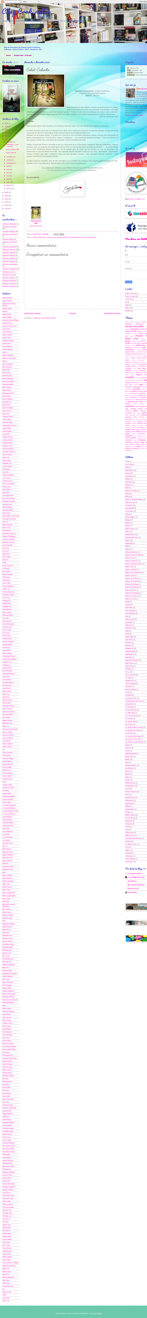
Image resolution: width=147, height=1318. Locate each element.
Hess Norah (6, 717)
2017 (6, 202)
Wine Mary (5, 1280)
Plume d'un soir (133, 888)
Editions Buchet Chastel (133, 555)
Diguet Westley (7, 525)
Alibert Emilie (6, 314)
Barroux (4, 361)
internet (127, 397)
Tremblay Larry (7, 1213)
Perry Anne (6, 1052)
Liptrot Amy (6, 828)
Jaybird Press (129, 680)
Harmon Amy (6, 703)
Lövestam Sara (7, 843)
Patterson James (8, 1043)
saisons (134, 427)
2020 (6, 192)
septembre (10, 163)
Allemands (138, 322)
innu (131, 395)
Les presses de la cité (132, 739)
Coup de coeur (51, 237)
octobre (9, 160)
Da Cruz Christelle (8, 484)
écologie (138, 446)
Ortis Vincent (6, 1026)
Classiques (139, 324)
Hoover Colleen (7, 732)
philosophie (132, 415)
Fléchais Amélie (7, 615)
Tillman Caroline (7, 1204)
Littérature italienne (8, 255)
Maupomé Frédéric (8, 924)
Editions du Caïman (131, 578)
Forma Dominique (8, 624)
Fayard (127, 602)
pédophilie (128, 421)
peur (126, 415)
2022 (6, 136)
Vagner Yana (6, 1225)
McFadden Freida (8, 944)
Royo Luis (5, 1102)
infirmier (127, 395)
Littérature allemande (9, 224)
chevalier (143, 358)
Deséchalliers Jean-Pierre (10, 516)
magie (141, 401)
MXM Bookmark (130, 754)
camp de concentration (135, 356)
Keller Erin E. (6, 770)
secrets (128, 429)
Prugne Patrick (7, 1061)
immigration (142, 393)
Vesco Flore (6, 1245)
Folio (126, 616)
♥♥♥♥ (127, 308)
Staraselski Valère (8, 1166)
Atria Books (129, 482)
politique (144, 415)
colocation (128, 362)
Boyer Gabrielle (7, 399)
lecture (134, 399)
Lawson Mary (6, 802)
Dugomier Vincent (8, 542)
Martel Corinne (7, 887)
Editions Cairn (129, 558)
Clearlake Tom (7, 463)
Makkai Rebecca (7, 855)
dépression (139, 372)
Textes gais (129, 856)
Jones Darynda (7, 752)
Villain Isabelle (7, 1257)
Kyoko (4, 782)
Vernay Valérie (7, 1239)
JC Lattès (128, 678)
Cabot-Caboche (11, 153)
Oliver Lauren (6, 1020)
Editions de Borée (131, 570)
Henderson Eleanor (8, 712)
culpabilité (128, 368)
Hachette (128, 643)
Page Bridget (6, 1029)
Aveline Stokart (7, 349)
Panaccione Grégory (89, 237)
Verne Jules (6, 1242)
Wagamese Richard (8, 1266)
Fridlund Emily (7, 639)
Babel (127, 488)
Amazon (128, 473)
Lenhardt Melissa (8, 823)
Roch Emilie (6, 1087)
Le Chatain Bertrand (9, 805)
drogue (127, 372)
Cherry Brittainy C (8, 449)
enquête (129, 377)
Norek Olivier (6, 1014)
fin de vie (142, 382)
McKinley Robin (7, 947)
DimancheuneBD (62, 237)
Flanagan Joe (6, 606)
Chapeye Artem (7, 443)
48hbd (127, 322)
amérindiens (129, 350)
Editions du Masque (131, 584)
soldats (132, 431)
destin (139, 368)
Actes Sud (128, 464)
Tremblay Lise (7, 1216)
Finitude (127, 605)
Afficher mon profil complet (134, 115)
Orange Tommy (7, 1023)
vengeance (128, 442)
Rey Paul (5, 1079)
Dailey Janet (6, 487)
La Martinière (129, 704)
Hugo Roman (129, 663)
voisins (127, 444)
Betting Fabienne (8, 384)
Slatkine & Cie (130, 835)
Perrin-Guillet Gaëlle (9, 1049)
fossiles (135, 384)
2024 (6, 130)
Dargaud (128, 520)
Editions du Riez (130, 590)
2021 (6, 139)
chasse (133, 358)
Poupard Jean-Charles (9, 1058)
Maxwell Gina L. (7, 927)
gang (134, 387)
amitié (143, 347)
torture (127, 438)
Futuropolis (129, 622)
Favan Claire (6, 583)
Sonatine (128, 841)
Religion (127, 341)
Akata (127, 467)
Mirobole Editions (131, 765)
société (127, 431)
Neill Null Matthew (8, 1003)
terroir (144, 436)
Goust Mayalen (7, 671)
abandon (127, 345)
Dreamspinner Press (132, 537)
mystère (140, 408)
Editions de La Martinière (133, 572)
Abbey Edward (7, 298)
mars (8, 182)
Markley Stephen (8, 881)
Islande (145, 331)
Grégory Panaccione (36, 226)
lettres (138, 399)
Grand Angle (129, 637)
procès (141, 417)
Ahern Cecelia (7, 308)
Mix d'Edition (129, 768)
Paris (132, 336)
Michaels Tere (7, 962)
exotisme (132, 380)
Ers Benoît (5, 568)
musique (133, 408)
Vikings (143, 343)
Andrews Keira (7, 323)
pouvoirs (128, 417)
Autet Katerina (7, 346)
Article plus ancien (112, 313)
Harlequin (128, 645)
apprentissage (129, 352)
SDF (138, 341)
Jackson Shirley (7, 738)
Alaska (132, 322)
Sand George (6, 1119)
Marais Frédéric (7, 875)
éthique (143, 448)
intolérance (133, 397)
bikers (144, 354)
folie (130, 384)
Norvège (141, 333)
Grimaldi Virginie (7, 682)
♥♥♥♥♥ (127, 311)
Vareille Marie (6, 1233)
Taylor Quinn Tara (8, 1195)
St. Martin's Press (131, 844)
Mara (4, 872)
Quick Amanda (7, 1067)
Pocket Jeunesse (131, 792)
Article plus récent (32, 313)
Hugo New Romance (132, 660)
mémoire (128, 411)
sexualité (143, 429)
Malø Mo (5, 863)
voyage (132, 444)
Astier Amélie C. (7, 332)
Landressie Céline (8, 788)
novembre (9, 157)
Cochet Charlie (7, 466)
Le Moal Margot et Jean (10, 811)
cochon (133, 360)
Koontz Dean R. (7, 776)
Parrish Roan (6, 1041)
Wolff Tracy (6, 1283)
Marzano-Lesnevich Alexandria (8, 905)
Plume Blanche (130, 786)
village (142, 442)
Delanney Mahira (7, 510)
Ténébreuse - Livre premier (12, 145)
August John (6, 338)
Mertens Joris (6, 953)
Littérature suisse (8, 275)
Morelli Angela (7, 985)
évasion (127, 450)
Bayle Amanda (7, 367)
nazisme (143, 411)
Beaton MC (6, 370)
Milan (127, 762)
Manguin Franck (7, 869)
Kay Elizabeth (7, 767)
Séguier (127, 850)
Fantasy (142, 329)
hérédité (140, 391)
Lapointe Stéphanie (8, 796)
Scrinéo (127, 827)
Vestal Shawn (6, 1248)
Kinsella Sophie (7, 773)
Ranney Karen (7, 1070)
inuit (139, 397)
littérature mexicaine (9, 284)
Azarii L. (5, 352)
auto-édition (129, 862)
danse (134, 368)
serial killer (135, 429)
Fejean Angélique (8, 586)
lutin (126, 401)
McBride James (7, 938)
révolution (127, 427)
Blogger (98, 1313)
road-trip (139, 423)
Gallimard (128, 625)
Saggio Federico (7, 1114)
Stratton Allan (6, 1178)
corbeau (133, 364)
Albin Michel (129, 470)
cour (138, 366)
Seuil (127, 830)
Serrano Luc (6, 1137)
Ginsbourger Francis (9, 656)
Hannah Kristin (7, 700)
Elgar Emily (6, 554)
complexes (142, 362)
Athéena (128, 479)
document (142, 370)
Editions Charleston (131, 561)
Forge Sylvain (6, 621)
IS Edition (128, 669)
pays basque (137, 413)
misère (136, 406)
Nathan (127, 777)
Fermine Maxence (8, 592)
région (141, 425)
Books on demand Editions (134, 499)
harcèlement (128, 389)
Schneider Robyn (8, 1131)
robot (144, 423)
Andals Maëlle (7, 317)
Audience (128, 485)
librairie (142, 399)
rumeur (127, 425)
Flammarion (129, 607)
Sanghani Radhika (8, 1122)
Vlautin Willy (6, 1260)
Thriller (127, 343)
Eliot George (6, 557)
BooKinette (143, 89)
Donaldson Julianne (8, 533)
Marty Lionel (6, 899)
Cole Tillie (5, 472)
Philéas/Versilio (130, 783)
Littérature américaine (9, 227)
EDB (126, 546)
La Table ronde (130, 713)
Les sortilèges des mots (136, 877)
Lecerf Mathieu (7, 817)
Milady (127, 759)
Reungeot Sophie (8, 1076)
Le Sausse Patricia (8, 814)
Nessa (4, 1006)
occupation (128, 413)
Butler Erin (5, 414)
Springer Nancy (7, 1163)
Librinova (128, 748)
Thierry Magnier (130, 859)
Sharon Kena (129, 832)
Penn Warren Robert (9, 1046)
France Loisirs (130, 619)
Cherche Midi (129, 508)
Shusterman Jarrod (8, 1146)
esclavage (143, 377)
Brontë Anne (6, 405)
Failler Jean (6, 577)
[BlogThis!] (56, 234)
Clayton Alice (6, 460)
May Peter (5, 932)
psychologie (129, 419)
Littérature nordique (8, 261)
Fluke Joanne (6, 612)
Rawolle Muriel (7, 1073)
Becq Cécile (6, 373)
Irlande (139, 331)
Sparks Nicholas (7, 1160)
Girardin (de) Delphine (9, 659)
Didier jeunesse (130, 529)
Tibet (132, 343)
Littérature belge (7, 239)
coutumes (143, 366)
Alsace (144, 322)
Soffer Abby (6, 1154)
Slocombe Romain (8, 1152)
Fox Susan (6, 633)
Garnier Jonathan (8, 641)
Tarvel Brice (6, 1192)
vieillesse (136, 442)
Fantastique (134, 329)
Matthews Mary (7, 918)
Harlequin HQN (130, 651)
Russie (133, 341)
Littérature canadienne (9, 242)
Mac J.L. (5, 846)
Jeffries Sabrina (7, 744)
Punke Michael (7, 1064)
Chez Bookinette (26, 12)
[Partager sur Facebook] (61, 234)
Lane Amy (5, 790)
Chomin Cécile (7, 454)
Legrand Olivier (7, 820)
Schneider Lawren (8, 1128)
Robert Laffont (130, 815)
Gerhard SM (6, 650)
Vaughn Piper (6, 1236)
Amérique (128, 324)
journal (143, 397)
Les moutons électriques (133, 736)
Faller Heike (6, 580)
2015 (6, 208)
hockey (143, 389)
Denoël (127, 526)
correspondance (142, 364)
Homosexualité (130, 331)
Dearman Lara (7, 504)
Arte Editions (129, 476)
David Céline (6, 489)
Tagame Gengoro (8, 1190)
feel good (135, 382)
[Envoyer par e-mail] (54, 234)
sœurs (135, 436)
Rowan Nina (6, 1096)
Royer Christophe (8, 1099)
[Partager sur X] (59, 234)
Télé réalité (137, 343)
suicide (133, 433)
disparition (128, 370)
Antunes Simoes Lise (9, 326)
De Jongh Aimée (7, 495)
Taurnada (128, 853)
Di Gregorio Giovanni (9, 519)
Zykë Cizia (5, 1301)
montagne (142, 406)
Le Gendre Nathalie (8, 808)
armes (136, 352)
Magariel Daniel (7, 852)
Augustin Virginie (8, 340)
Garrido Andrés (7, 644)
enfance (139, 375)
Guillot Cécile (6, 691)
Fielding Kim (6, 601)
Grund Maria (6, 688)
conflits (127, 364)
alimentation (136, 347)
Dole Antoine (6, 530)
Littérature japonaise (9, 258)
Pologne (143, 339)
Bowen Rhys (6, 396)
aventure (128, 354)
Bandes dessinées (39, 237)
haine (143, 387)
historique (136, 389)
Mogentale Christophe (9, 973)
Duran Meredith (7, 545)
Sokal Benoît (6, 1157)
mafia (136, 401)
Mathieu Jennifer (7, 915)
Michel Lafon (129, 756)
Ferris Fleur (6, 598)
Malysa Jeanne (7, 861)
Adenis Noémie (7, 301)
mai (7, 176)
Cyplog (127, 514)
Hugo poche (129, 666)
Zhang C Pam (6, 1292)
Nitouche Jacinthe (8, 1011)
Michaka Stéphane (8, 965)
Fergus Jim (6, 589)
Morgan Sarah (7, 988)
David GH (5, 492)
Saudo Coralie (7, 1125)
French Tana (6, 636)
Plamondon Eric (7, 1055)
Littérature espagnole (9, 247)
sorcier (143, 431)
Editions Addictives (131, 552)
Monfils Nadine (7, 976)
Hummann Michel (8, 735)
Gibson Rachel (7, 653)
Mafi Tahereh (6, 849)
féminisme (128, 387)
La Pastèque (129, 707)
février (8, 185)
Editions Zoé (129, 567)
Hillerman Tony (7, 723)
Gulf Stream (129, 640)
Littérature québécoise (9, 269)
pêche (134, 421)
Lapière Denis (6, 793)
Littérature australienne (9, 234)
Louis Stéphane (7, 831)
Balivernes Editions (131, 491)
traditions (133, 438)
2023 (6, 133)
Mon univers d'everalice (136, 885)
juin (7, 173)
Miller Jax (5, 967)
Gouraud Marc (7, 668)
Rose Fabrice (6, 1093)
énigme (143, 446)
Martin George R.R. (8, 893)
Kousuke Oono (7, 779)
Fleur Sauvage (130, 610)
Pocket (127, 789)
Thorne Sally (6, 1201)
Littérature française (75, 237)
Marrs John (6, 884)
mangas (127, 403)
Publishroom (129, 800)
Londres (127, 333)
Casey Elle (6, 434)
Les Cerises (129, 724)
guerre (139, 387)
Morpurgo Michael (8, 997)
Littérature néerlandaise (10, 264)
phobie (138, 415)
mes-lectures (132, 881)
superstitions (141, 433)
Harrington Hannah (8, 706)
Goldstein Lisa (7, 662)
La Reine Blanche (131, 710)
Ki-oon (127, 692)
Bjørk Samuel (6, 387)
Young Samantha (8, 1286)
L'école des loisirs (131, 698)
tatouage (139, 436)
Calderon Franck (7, 416)
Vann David (6, 1230)
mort (126, 408)
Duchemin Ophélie (8, 539)
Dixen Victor (6, 527)
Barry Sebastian (7, 364)
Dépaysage (129, 543)
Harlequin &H (129, 648)
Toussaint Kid (6, 1210)
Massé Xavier (6, 912)
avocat (134, 354)
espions (127, 380)
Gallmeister (129, 628)
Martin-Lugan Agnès (9, 896)
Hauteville (128, 657)
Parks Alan (6, 1038)
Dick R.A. (5, 522)
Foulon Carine (6, 630)
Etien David (6, 571)
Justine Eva (6, 755)
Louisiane (134, 333)
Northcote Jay (7, 1017)
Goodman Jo (6, 665)
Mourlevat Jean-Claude (10, 1000)
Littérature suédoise (8, 278)
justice (127, 399)
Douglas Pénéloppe (8, 536)
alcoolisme (128, 347)
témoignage (142, 440)
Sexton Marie (6, 1140)
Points (127, 794)
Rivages (128, 812)
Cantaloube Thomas (9, 425)
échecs (133, 446)
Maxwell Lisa (6, 929)
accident (133, 345)
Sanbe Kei (5, 1116)
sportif (127, 434)
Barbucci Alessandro (9, 358)
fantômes (128, 382)
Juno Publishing (130, 683)
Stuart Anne (6, 1181)
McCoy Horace (7, 941)
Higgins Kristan (7, 720)
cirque (127, 360)
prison (135, 417)
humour (134, 391)
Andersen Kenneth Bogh (10, 320)
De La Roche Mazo (8, 498)
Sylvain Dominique (8, 1184)
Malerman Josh (7, 858)
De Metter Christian (8, 501)
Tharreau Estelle (7, 1198)
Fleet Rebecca (7, 609)
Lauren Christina (7, 799)
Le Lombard (129, 718)
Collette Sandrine (8, 475)
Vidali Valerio (6, 1254)
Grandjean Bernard (8, 674)
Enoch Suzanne (7, 565)
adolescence (141, 345)
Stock (127, 847)
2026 (6, 123)
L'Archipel (128, 695)
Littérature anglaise (8, 231)
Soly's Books (132, 892)
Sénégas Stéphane (8, 1187)
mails (144, 401)
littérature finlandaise (9, 281)
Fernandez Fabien (8, 595)
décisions (132, 372)
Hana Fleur (6, 697)
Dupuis (127, 540)
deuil (144, 368)
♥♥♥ (126, 305)
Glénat (127, 634)
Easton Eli (5, 548)
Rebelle (127, 806)
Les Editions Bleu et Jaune (134, 727)
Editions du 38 (130, 575)
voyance (127, 446)
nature (135, 411)
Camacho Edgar (7, 422)
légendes (131, 401)
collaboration (141, 360)
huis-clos (128, 391)
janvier (8, 188)
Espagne (127, 329)
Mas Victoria (6, 909)
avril (8, 179)
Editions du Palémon (132, 587)
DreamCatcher (130, 534)
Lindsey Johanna (8, 826)
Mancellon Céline (8, 866)
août (8, 166)
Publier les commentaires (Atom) (44, 318)
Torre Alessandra (7, 1207)
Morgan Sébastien (8, 991)
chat (138, 358)
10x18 (127, 461)
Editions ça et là (130, 599)
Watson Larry (6, 1271)
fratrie (141, 385)
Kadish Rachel (7, 761)
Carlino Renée (7, 431)
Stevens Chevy (7, 1175)
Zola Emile (5, 1298)
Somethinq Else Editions (133, 838)
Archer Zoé (6, 329)
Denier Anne (6, 513)
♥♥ (126, 302)
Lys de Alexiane (7, 837)
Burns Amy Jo (7, 411)
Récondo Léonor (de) (9, 1108)
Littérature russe (7, 272)
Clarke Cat (5, 457)
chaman (127, 358)
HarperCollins (129, 654)
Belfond (127, 496)
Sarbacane (128, 824)
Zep (3, 1289)
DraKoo (127, 531)
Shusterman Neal (8, 1149)
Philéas (127, 780)
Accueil (8, 55)
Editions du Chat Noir (132, 581)
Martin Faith (6, 890)
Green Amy (6, 676)
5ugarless (85, 1313)
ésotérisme (136, 448)
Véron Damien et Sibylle (10, 1263)
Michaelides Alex (8, 959)
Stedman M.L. (7, 1169)
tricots (134, 440)
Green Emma (6, 679)
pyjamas (137, 419)
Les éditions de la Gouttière (134, 742)
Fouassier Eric (7, 627)
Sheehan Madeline (8, 1143)
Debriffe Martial (7, 507)
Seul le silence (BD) (12, 149)
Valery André (6, 1228)
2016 (6, 205)
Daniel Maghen (130, 517)
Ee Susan (5, 551)
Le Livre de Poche (131, 716)
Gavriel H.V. (6, 647)
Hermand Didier (7, 714)
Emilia (4, 562)
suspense (129, 436)
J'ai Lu (127, 672)
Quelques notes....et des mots (23, 55)
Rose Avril (5, 1090)
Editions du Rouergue (132, 593)
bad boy (139, 354)
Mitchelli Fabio (7, 970)
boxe (126, 356)
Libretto (127, 745)
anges (138, 349)
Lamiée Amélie (7, 785)
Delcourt (128, 523)
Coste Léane (6, 478)
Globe (127, 631)
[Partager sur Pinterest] (63, 234)
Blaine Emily (6, 390)
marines (135, 403)
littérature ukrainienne (9, 286)
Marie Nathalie (7, 878)
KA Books (128, 686)
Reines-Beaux (129, 809)
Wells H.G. (6, 1274)
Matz (4, 921)
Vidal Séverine (7, 1251)
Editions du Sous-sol (132, 596)
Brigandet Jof (6, 402)
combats (135, 362)
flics (126, 384)
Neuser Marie (6, 1008)
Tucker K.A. (6, 1219)
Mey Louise (6, 956)
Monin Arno (6, 979)
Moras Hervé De (7, 982)
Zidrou (4, 1295)
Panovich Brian (7, 1035)
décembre (9, 142)
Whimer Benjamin (8, 1277)
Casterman (128, 505)
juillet (8, 169)
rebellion (128, 423)
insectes (135, 395)
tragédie (139, 438)
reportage (133, 423)
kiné (131, 399)
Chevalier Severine (8, 452)
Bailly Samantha (7, 355)
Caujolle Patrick (7, 437)
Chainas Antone (7, 440)
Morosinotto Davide (8, 994)
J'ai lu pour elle (130, 675)
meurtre (129, 406)
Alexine (4, 311)
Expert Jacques (7, 574)
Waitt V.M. (5, 1268)
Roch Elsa (5, 1084)
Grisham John (7, 685)
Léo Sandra (6, 840)
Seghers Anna (7, 1134)
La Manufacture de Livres (133, 701)
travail (144, 438)
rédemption (135, 425)
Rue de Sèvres (130, 818)
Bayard (127, 493)
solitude (137, 431)
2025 (6, 126)
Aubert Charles (7, 335)
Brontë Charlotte (7, 408)
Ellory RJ (5, 560)
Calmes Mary (6, 419)
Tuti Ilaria (5, 1222)
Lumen (127, 751)
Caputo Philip (6, 428)
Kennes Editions (130, 689)
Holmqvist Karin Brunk (9, 729)
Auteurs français (130, 293)
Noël (126, 336)
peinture (144, 413)
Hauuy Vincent (7, 709)
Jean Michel (6, 741)
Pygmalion (128, 803)
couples (133, 366)
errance (137, 377)
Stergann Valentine (8, 1172)
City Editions (129, 511)
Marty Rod (5, 901)
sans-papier (141, 427)
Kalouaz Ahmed (7, 764)
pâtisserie (144, 419)
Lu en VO (128, 299)
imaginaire (134, 393)
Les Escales (129, 733)
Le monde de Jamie (135, 873)
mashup (142, 403)
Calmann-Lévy (130, 502)
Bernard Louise (7, 376)
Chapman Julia (7, 446)
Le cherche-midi (130, 721)
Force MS (5, 618)
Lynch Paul (6, 834)
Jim (3, 749)
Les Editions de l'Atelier (133, 730)
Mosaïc (127, 771)
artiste (141, 352)
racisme (140, 421)
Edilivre (127, 549)
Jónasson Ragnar (8, 758)
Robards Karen (7, 1081)
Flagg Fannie (6, 603)
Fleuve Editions (130, 613)
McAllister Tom (7, 935)
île (131, 450)
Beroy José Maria (8, 381)
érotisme (128, 448)
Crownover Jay (7, 481)
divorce (136, 370)
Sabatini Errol (6, 1111)
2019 (6, 196)
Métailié (127, 774)
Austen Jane (6, 343)
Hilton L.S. (5, 726)
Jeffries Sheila (7, 747)
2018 (6, 199)
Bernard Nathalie (7, 378)
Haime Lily (5, 694)
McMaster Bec (7, 950)
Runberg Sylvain (7, 1105)
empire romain (129, 374)
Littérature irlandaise (9, 252)
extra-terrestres (140, 380)
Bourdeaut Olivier (8, 393)
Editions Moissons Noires (133, 564)
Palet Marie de (7, 1032)
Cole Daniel (6, 469)
